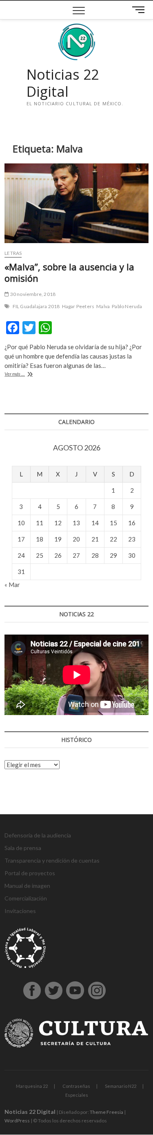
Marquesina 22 (32, 1086)
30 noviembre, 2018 (32, 294)
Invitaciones (20, 910)
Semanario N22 (120, 1086)
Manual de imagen (27, 885)
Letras (13, 253)
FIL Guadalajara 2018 (36, 306)
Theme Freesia (106, 1112)
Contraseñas (76, 1086)
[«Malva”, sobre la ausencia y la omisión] (76, 203)
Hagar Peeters (78, 306)
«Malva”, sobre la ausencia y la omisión (69, 272)
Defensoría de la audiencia (37, 835)
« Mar (12, 584)
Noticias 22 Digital (63, 83)
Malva (103, 306)
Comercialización (25, 898)
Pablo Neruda (127, 306)
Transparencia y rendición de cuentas (52, 860)
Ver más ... (23, 374)
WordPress (17, 1121)
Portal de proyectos (29, 873)
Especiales (76, 1095)
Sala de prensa (22, 847)
